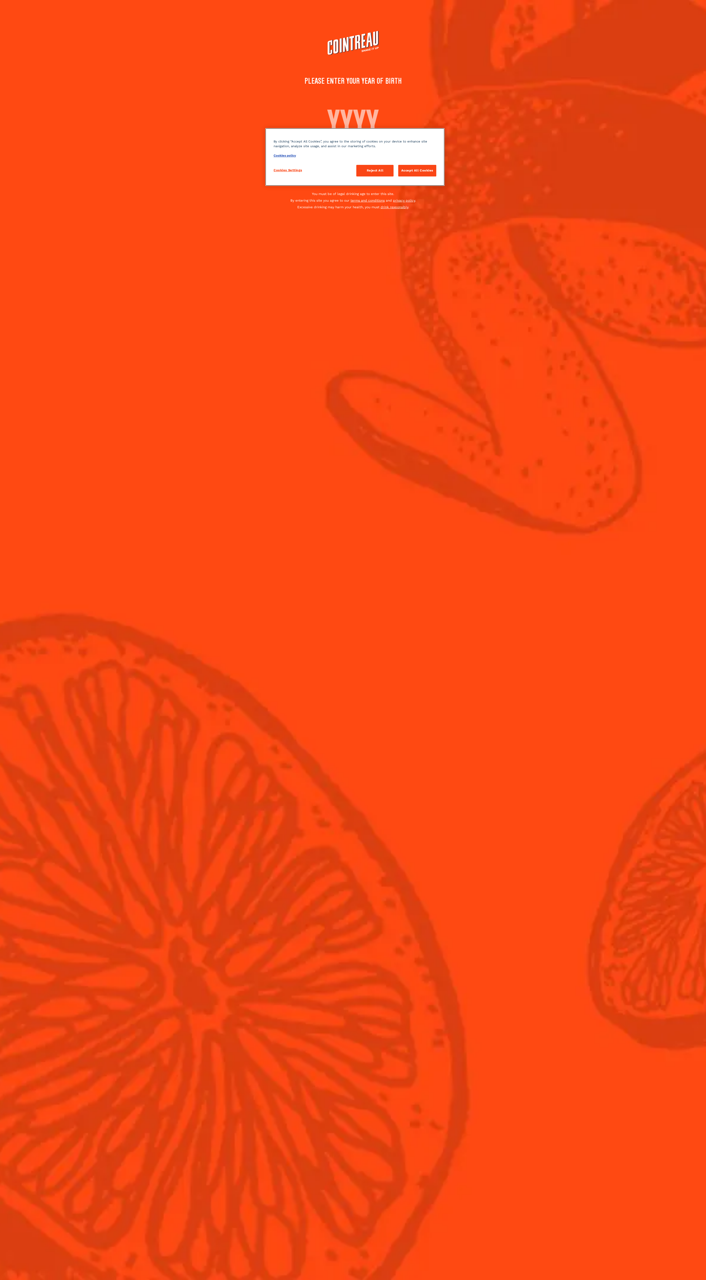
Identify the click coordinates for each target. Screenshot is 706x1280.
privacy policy (404, 200)
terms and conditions (368, 200)
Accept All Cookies (417, 170)
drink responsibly (394, 207)
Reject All (375, 170)
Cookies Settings (288, 170)
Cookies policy (285, 155)
